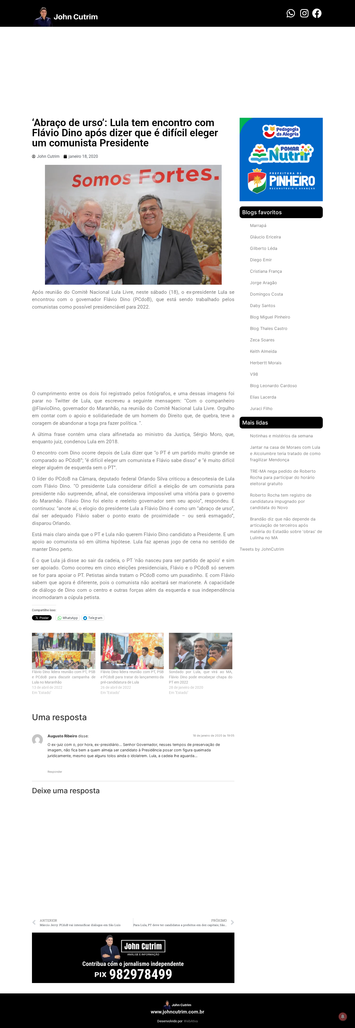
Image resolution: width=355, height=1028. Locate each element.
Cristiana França (266, 271)
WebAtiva (191, 1021)
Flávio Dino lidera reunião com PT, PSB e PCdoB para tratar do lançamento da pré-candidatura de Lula (132, 677)
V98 (254, 374)
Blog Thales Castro (268, 328)
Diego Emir (261, 259)
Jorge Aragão (263, 282)
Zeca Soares (262, 339)
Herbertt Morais (265, 362)
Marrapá (258, 225)
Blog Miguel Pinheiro (270, 317)
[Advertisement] (177, 65)
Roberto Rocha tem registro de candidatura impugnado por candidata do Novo (280, 501)
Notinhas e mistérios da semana (281, 435)
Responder (55, 771)
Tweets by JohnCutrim (262, 549)
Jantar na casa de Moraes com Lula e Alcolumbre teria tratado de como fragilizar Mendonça (285, 453)
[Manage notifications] (343, 1016)
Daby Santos (262, 305)
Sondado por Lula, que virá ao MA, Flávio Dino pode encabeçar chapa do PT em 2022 (200, 677)
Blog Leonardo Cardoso (273, 385)
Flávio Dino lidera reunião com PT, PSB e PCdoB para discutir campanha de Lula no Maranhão (63, 677)
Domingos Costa (266, 294)
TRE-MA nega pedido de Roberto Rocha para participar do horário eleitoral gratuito (283, 477)
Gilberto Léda (263, 248)
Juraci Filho (261, 408)
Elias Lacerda (263, 397)
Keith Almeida (263, 351)
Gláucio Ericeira (265, 236)
